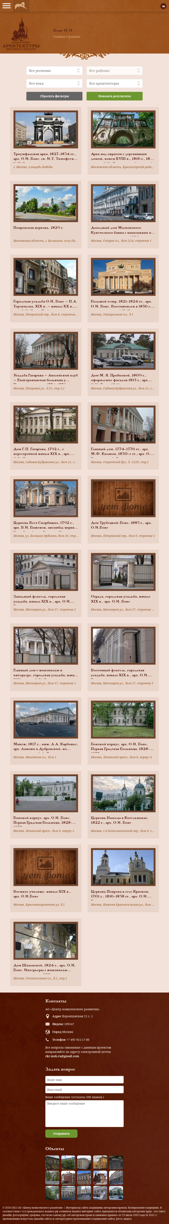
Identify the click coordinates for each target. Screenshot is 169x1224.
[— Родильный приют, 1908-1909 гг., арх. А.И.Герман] (84, 1178)
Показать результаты (114, 96)
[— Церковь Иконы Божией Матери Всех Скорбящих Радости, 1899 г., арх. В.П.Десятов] (100, 1178)
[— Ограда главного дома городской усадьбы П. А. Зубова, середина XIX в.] (116, 1162)
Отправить (61, 1133)
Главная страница (66, 37)
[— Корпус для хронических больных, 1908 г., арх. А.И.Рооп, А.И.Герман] (84, 1162)
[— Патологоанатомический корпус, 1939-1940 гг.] (68, 1178)
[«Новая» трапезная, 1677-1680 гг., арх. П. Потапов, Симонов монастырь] (100, 1193)
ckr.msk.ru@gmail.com (62, 1056)
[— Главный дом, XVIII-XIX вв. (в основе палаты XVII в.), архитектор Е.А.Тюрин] (52, 1162)
